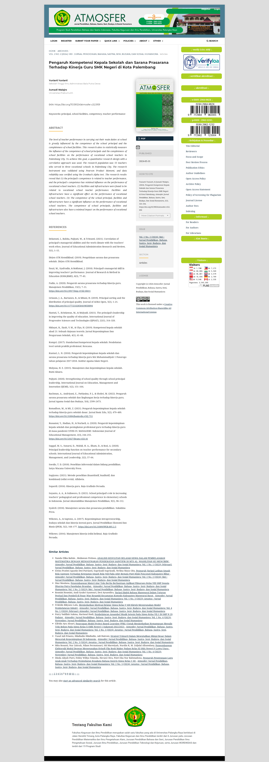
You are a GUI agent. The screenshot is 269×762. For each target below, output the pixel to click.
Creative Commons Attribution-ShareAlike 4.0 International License (154, 308)
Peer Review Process (196, 162)
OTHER (157, 41)
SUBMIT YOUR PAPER (87, 41)
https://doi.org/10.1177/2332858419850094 (71, 305)
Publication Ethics (195, 167)
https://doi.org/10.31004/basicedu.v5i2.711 (71, 416)
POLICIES (128, 41)
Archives (63, 51)
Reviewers (191, 151)
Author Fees (192, 205)
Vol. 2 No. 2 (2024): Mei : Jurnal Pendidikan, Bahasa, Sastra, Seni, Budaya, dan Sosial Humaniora (103, 54)
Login (53, 41)
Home (52, 51)
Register (66, 41)
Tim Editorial (193, 145)
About (143, 41)
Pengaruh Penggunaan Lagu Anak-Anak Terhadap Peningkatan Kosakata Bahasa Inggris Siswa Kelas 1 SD (114, 659)
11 (73, 673)
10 (70, 673)
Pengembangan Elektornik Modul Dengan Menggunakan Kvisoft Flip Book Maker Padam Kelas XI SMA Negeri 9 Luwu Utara (113, 647)
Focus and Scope (194, 156)
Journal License (194, 200)
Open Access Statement (198, 189)
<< (50, 673)
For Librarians (193, 233)
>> (78, 673)
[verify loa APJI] (201, 70)
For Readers (192, 222)
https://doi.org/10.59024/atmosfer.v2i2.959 (77, 104)
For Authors (192, 227)
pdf (142, 138)
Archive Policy (193, 184)
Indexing (190, 211)
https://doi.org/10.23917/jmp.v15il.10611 (70, 290)
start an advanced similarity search (81, 680)
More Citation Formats (152, 215)
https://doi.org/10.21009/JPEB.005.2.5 (97, 526)
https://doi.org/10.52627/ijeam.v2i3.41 (68, 438)
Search (213, 41)
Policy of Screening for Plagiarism (203, 194)
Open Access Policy (196, 178)
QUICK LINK (111, 41)
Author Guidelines (195, 173)
